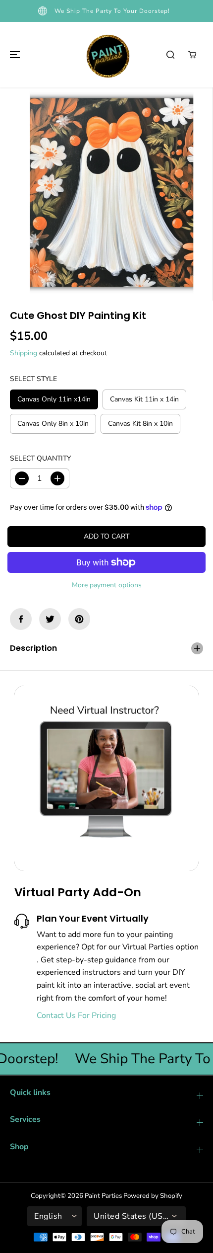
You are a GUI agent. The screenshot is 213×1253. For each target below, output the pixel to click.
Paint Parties (103, 1195)
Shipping (23, 353)
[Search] (170, 55)
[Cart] (192, 55)
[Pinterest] (79, 619)
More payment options (107, 585)
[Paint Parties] (106, 54)
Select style (33, 379)
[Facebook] (21, 619)
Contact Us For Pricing (76, 1015)
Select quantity (40, 458)
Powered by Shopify (152, 1195)
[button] (13, 54)
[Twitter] (50, 619)
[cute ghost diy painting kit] (106, 194)
